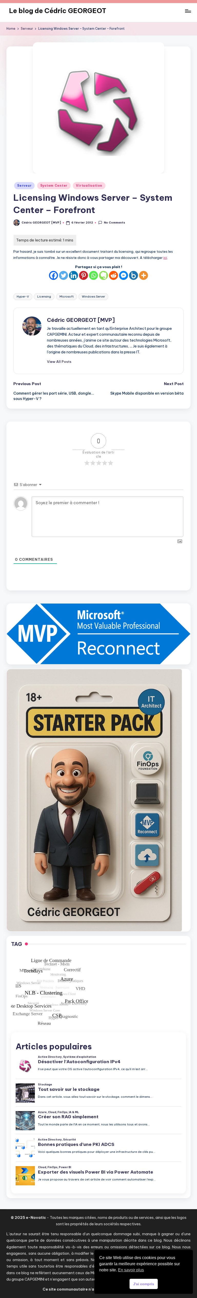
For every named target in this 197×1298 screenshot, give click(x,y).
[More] (143, 275)
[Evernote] (103, 275)
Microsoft (67, 296)
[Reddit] (113, 275)
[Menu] (187, 11)
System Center (53, 185)
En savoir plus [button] (131, 1270)
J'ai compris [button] (143, 1284)
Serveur (24, 185)
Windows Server (93, 296)
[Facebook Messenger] (123, 275)
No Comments (114, 222)
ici (165, 257)
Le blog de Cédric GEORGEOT (57, 11)
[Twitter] (63, 275)
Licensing (44, 296)
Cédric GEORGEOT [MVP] (81, 320)
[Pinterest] (83, 275)
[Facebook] (53, 275)
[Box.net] (133, 275)
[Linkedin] (73, 275)
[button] (59, 361)
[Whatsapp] (93, 275)
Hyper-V (23, 296)
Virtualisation (89, 185)
